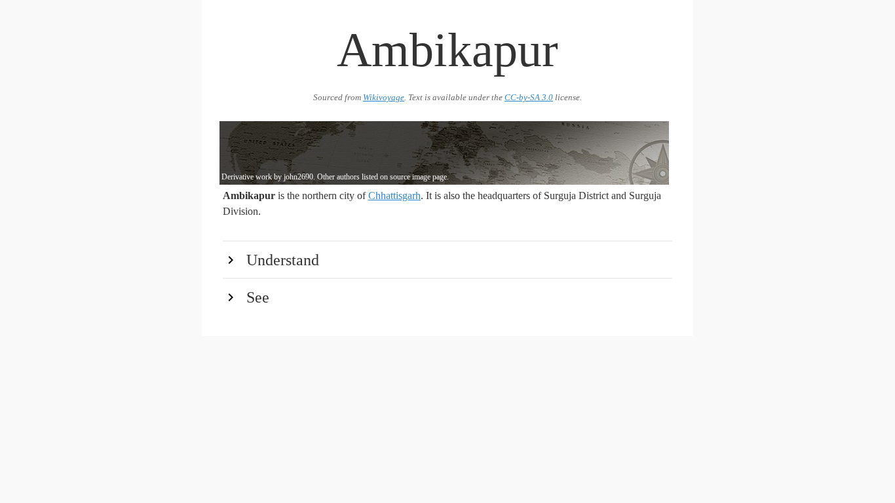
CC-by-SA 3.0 (529, 97)
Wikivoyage (383, 97)
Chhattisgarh (394, 195)
